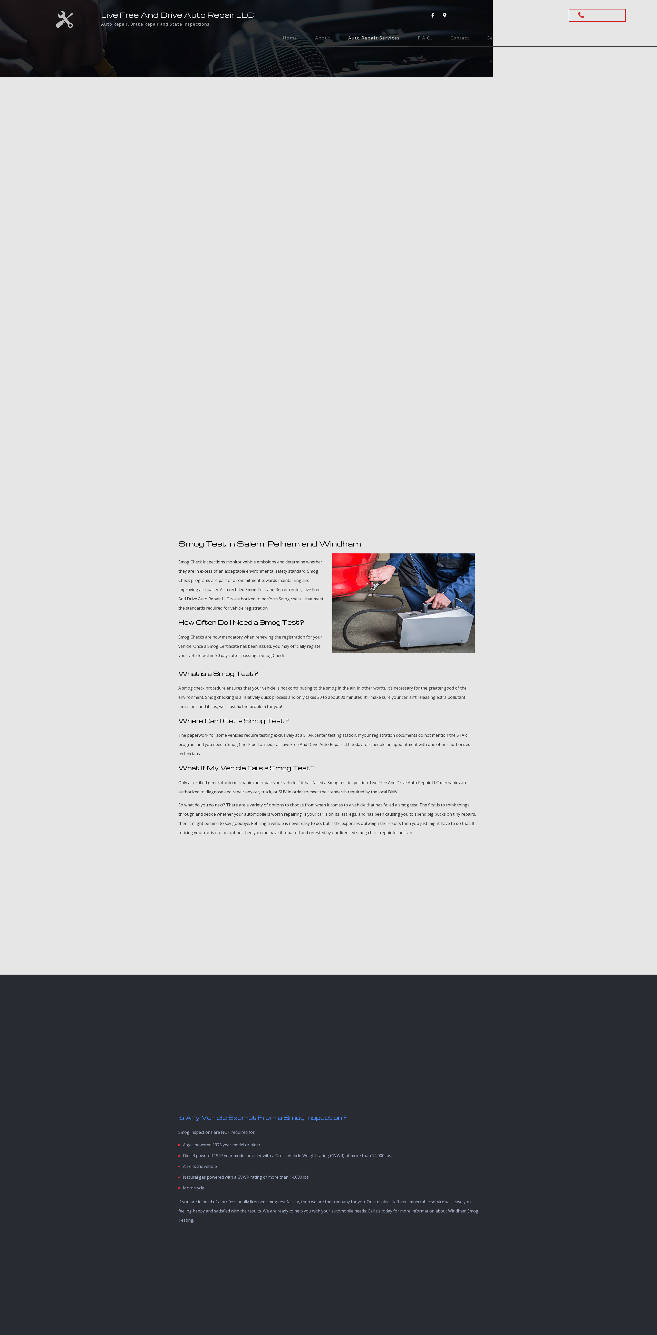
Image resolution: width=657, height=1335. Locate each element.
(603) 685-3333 (601, 15)
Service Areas (504, 38)
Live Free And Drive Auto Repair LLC (177, 14)
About (322, 38)
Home (290, 38)
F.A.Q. (425, 38)
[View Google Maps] (444, 15)
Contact (459, 38)
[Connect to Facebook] (433, 15)
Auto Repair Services (374, 38)
